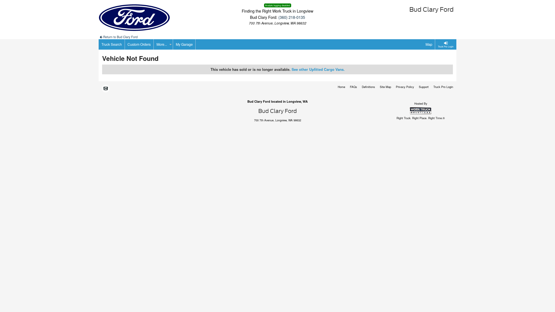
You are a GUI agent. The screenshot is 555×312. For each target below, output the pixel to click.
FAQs (353, 87)
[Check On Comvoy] (105, 89)
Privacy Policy (405, 87)
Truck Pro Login (443, 87)
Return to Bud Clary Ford (120, 37)
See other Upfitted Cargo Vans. (318, 69)
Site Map (385, 87)
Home (341, 87)
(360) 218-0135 (291, 17)
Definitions (368, 87)
